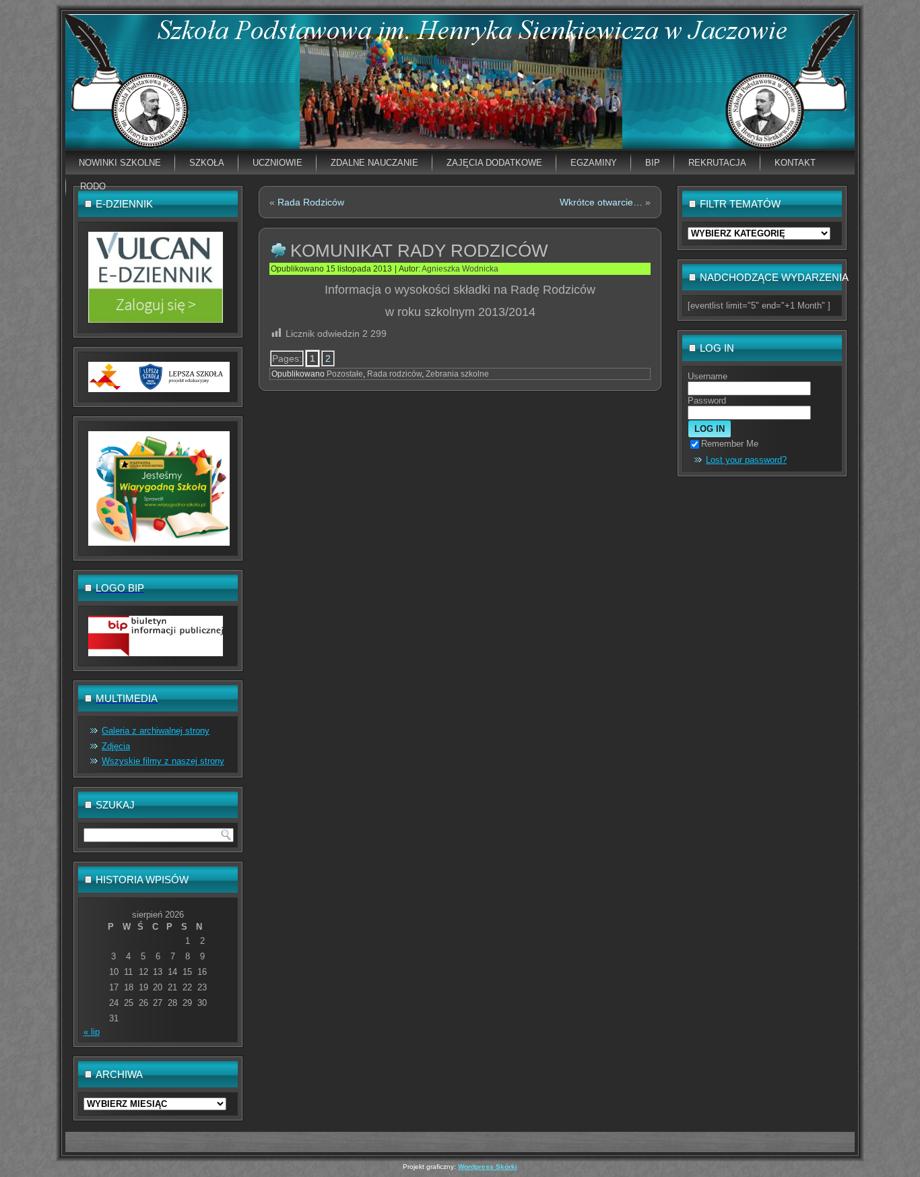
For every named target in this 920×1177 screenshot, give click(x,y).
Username (707, 376)
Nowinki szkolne (120, 163)
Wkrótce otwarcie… (601, 202)
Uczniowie (277, 163)
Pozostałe (345, 374)
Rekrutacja (717, 163)
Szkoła (206, 163)
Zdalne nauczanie (374, 163)
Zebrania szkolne (457, 374)
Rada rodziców (394, 374)
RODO (93, 186)
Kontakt (795, 163)
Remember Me (729, 444)
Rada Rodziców (310, 202)
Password (707, 400)
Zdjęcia (116, 746)
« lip (92, 1032)
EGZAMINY (593, 163)
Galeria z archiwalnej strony (155, 731)
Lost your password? (746, 460)
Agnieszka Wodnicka (460, 269)
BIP (652, 163)
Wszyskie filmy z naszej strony (163, 761)
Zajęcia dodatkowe (494, 163)
